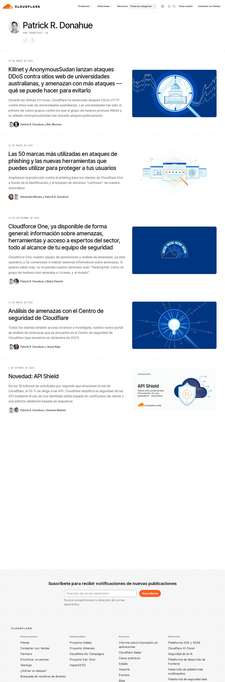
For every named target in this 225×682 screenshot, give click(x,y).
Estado (123, 663)
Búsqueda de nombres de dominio (43, 676)
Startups (26, 665)
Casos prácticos (129, 658)
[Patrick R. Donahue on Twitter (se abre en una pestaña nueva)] (33, 40)
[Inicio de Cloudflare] (22, 6)
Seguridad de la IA (180, 654)
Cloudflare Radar (130, 652)
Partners (26, 654)
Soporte (124, 669)
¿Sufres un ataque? (33, 671)
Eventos (124, 675)
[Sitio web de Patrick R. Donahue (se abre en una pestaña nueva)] (25, 40)
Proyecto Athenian (82, 648)
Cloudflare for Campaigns (87, 654)
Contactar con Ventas (209, 6)
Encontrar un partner (34, 659)
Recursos (122, 6)
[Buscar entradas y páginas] (174, 6)
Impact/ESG (78, 665)
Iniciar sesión (186, 6)
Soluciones (103, 6)
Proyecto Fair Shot (82, 659)
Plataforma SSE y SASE (184, 642)
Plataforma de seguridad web (187, 679)
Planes (24, 642)
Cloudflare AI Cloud (181, 648)
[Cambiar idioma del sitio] (162, 6)
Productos (83, 6)
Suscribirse (150, 593)
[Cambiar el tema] (169, 6)
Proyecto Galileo (81, 642)
